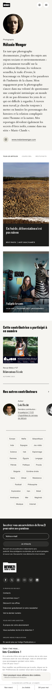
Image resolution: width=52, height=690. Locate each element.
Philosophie (32, 484)
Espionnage (37, 452)
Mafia (23, 439)
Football (18, 484)
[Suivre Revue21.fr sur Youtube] (24, 580)
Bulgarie (17, 471)
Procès (39, 465)
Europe (12, 439)
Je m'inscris (26, 544)
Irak (24, 452)
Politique (26, 465)
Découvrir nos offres (11, 603)
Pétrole (13, 465)
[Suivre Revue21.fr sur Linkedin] (37, 580)
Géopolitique (37, 439)
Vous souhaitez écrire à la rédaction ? (18, 630)
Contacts (6, 593)
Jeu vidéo (38, 445)
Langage (38, 458)
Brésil (38, 491)
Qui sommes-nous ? (11, 598)
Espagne (23, 445)
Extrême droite (33, 471)
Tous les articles (10, 156)
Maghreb (38, 497)
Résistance (37, 478)
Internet (32, 504)
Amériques (14, 497)
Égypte (26, 458)
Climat (23, 478)
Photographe (8, 39)
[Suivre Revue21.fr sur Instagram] (18, 580)
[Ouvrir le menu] (46, 5)
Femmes (13, 458)
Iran (28, 491)
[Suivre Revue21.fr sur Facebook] (5, 580)
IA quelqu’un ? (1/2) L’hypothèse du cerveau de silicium (28, 415)
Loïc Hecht (23, 405)
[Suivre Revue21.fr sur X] (11, 580)
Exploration (16, 491)
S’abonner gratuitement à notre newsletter (20, 608)
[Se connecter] (39, 5)
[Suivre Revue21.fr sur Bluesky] (30, 580)
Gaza (12, 478)
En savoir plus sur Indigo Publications (18, 642)
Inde (12, 445)
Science (13, 452)
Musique (19, 504)
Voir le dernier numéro (12, 613)
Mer (26, 497)
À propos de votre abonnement (16, 625)
